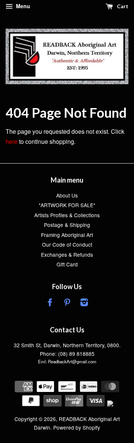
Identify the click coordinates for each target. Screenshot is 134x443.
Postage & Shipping (67, 224)
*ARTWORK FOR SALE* (67, 205)
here (11, 141)
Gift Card (67, 264)
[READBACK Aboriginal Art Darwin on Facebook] (50, 303)
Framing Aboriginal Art (67, 234)
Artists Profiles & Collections (67, 215)
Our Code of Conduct (67, 244)
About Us (67, 195)
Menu (22, 6)
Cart (122, 6)
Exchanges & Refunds (67, 254)
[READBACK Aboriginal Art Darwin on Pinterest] (67, 303)
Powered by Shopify (76, 427)
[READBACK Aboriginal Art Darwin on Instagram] (84, 303)
